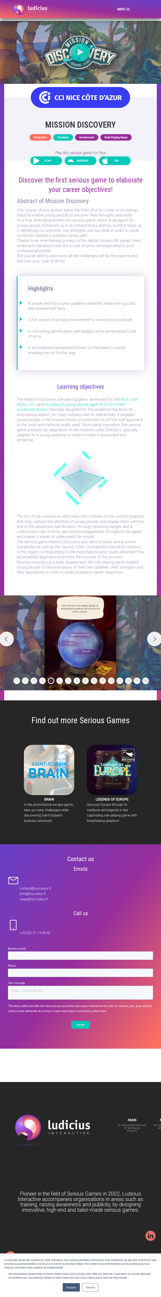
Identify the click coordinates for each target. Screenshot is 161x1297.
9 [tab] (85, 680)
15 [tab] (137, 680)
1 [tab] (16, 680)
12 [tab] (111, 680)
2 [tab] (25, 680)
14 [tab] (128, 680)
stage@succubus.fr (33, 899)
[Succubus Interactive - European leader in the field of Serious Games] (31, 9)
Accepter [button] (71, 1287)
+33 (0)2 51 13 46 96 (34, 933)
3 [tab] (34, 680)
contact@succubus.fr (35, 888)
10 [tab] (94, 680)
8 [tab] (77, 680)
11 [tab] (102, 680)
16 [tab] (145, 680)
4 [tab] (42, 680)
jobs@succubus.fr (32, 894)
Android (82, 160)
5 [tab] (51, 680)
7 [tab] (68, 680)
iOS (117, 160)
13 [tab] (119, 680)
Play (48, 160)
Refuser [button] (90, 1287)
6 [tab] (59, 680)
